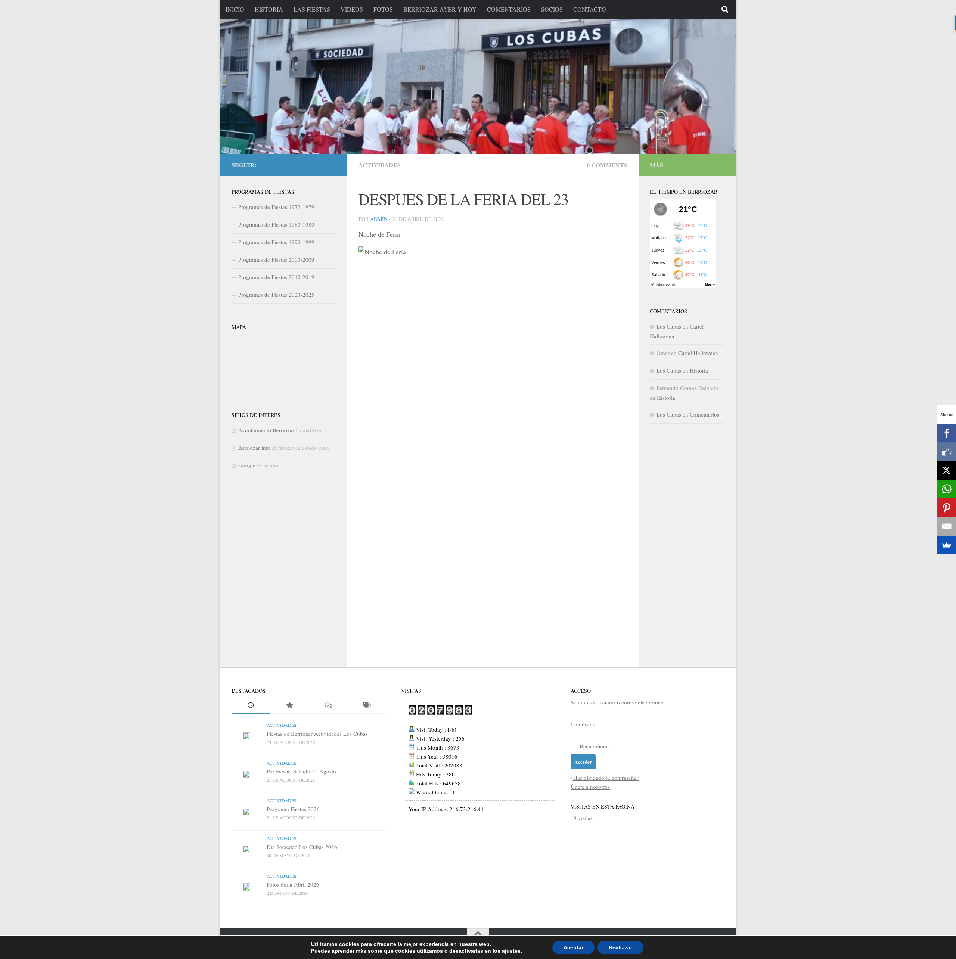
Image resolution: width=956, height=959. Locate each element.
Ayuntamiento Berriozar (266, 430)
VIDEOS (352, 9)
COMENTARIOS (509, 9)
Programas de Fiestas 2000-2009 (276, 259)
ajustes (511, 951)
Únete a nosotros (590, 786)
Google (246, 465)
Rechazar (620, 947)
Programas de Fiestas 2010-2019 (276, 277)
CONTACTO (589, 9)
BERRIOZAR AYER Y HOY (440, 9)
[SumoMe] (946, 545)
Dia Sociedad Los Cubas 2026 (302, 846)
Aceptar (573, 947)
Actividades (379, 165)
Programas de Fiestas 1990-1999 (276, 242)
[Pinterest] (946, 507)
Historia (699, 370)
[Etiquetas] (366, 706)
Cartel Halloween (698, 352)
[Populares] (289, 706)
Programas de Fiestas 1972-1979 (276, 207)
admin (379, 218)
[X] (946, 470)
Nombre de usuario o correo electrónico (617, 702)
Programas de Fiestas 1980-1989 (276, 224)
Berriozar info (254, 447)
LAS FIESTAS (312, 9)
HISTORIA (269, 9)
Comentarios (704, 414)
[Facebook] (946, 433)
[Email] (946, 526)
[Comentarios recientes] (327, 706)
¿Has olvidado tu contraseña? (605, 777)
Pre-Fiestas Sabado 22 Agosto (301, 771)
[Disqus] (492, 371)
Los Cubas (669, 326)
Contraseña (584, 724)
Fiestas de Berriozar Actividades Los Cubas (317, 733)
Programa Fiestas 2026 (293, 809)
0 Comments (607, 165)
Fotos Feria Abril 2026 (293, 884)
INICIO (235, 9)
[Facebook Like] (946, 451)
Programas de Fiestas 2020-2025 (276, 294)
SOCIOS (552, 9)
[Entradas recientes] (251, 706)
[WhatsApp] (946, 489)
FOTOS (383, 9)
